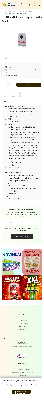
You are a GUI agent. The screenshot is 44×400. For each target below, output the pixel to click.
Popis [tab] (6, 101)
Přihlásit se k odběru (22, 236)
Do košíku (30, 85)
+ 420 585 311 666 (22, 343)
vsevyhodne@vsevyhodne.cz (22, 346)
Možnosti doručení (11, 75)
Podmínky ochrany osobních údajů (22, 372)
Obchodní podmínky (22, 369)
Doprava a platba (22, 323)
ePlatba (22, 326)
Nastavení (21, 394)
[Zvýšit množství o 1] (13, 85)
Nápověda (22, 375)
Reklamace (22, 329)
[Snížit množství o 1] (4, 85)
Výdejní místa (22, 320)
